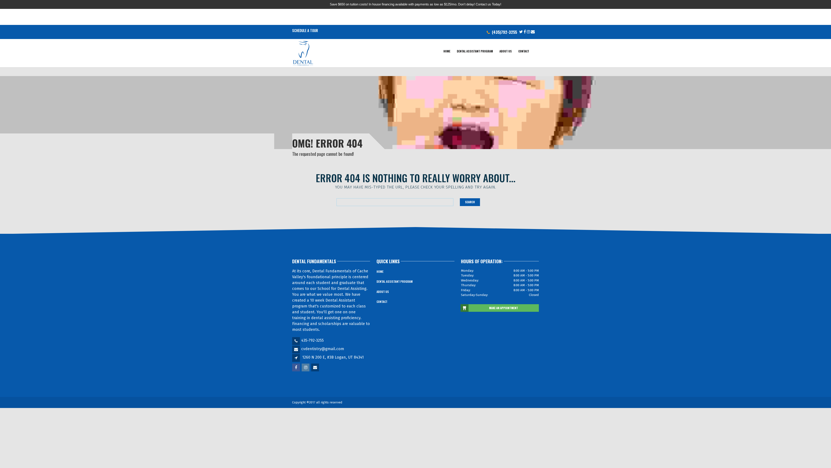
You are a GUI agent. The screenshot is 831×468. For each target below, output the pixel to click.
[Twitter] (521, 31)
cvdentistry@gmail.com (322, 348)
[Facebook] (525, 31)
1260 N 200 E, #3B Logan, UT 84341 (333, 357)
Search (470, 202)
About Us (505, 51)
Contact (523, 51)
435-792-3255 (312, 340)
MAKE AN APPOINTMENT (503, 308)
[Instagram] (528, 31)
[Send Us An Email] (533, 31)
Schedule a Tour (305, 30)
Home (446, 51)
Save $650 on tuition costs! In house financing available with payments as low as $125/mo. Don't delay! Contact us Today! (415, 4)
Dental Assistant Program (475, 51)
